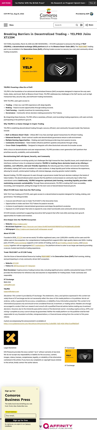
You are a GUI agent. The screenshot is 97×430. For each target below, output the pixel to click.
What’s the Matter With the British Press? (26, 3)
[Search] (77, 25)
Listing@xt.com (9, 285)
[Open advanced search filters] (81, 25)
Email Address (11, 412)
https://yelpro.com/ (20, 224)
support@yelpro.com (11, 291)
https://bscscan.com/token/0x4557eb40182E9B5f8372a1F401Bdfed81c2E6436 (51, 227)
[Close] (37, 389)
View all (92, 3)
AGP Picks (6, 3)
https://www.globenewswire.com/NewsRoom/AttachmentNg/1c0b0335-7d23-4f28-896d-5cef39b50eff (41, 324)
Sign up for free (20, 420)
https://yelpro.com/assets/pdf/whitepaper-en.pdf (34, 229)
